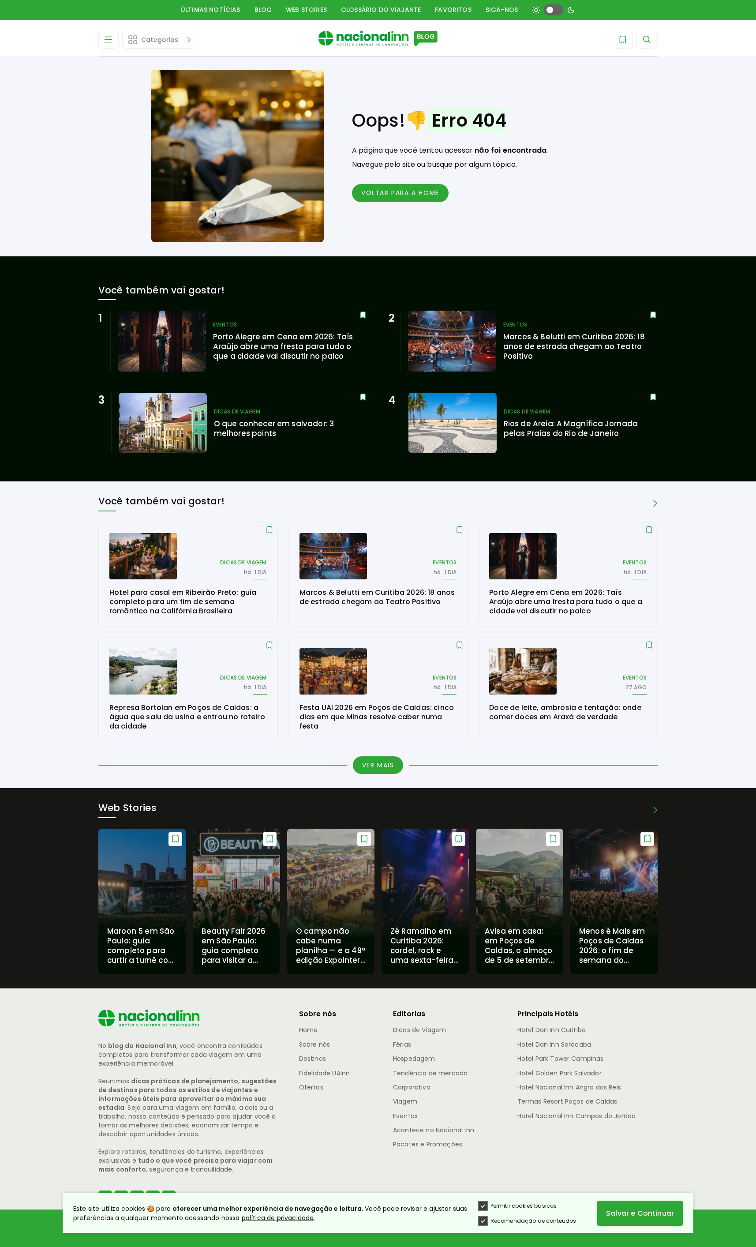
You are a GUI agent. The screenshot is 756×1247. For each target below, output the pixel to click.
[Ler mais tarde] (363, 315)
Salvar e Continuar (640, 1213)
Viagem (405, 1101)
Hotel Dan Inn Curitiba (551, 1029)
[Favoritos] (623, 40)
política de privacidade (278, 1217)
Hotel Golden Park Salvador (559, 1073)
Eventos (405, 1116)
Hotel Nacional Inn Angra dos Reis (569, 1087)
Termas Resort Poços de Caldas (567, 1101)
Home (308, 1029)
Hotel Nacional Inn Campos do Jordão (576, 1116)
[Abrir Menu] (108, 40)
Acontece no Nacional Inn (433, 1130)
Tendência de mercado (430, 1073)
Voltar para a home (400, 192)
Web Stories (306, 9)
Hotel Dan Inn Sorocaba (554, 1044)
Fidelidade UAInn (324, 1073)
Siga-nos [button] (502, 9)
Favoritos (453, 9)
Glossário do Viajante (381, 9)
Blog (263, 9)
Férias (402, 1044)
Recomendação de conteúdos (533, 1220)
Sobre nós (314, 1044)
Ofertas (311, 1087)
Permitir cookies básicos (523, 1205)
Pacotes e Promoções (427, 1144)
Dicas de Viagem (419, 1029)
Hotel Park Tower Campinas (560, 1058)
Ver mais (378, 765)
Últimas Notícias (210, 9)
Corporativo (411, 1087)
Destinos (312, 1058)
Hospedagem (414, 1058)
